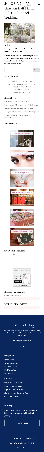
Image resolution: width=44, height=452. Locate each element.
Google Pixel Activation (13, 396)
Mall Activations (10, 370)
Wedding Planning (11, 363)
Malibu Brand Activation (13, 386)
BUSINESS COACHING (22, 92)
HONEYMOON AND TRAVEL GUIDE (22, 84)
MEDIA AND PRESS (22, 89)
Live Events (8, 373)
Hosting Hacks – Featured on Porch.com (18, 108)
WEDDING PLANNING (22, 87)
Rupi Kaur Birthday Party (13, 390)
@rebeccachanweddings (13, 295)
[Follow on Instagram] (23, 346)
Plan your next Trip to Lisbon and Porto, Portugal (21, 105)
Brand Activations (11, 366)
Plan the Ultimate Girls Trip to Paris (16, 101)
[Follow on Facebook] (20, 346)
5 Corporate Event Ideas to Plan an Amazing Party (21, 112)
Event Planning (9, 360)
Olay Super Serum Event (13, 383)
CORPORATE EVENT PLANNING (22, 82)
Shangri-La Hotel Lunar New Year (16, 393)
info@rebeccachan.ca (23, 341)
